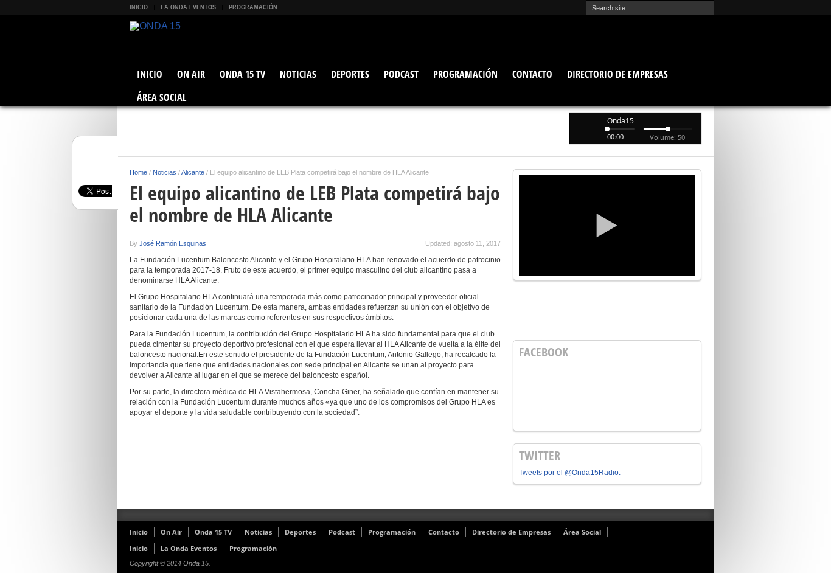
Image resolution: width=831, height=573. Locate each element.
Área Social (161, 97)
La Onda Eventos (188, 7)
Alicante (192, 172)
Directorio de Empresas (617, 74)
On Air (191, 74)
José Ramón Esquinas (172, 243)
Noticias (298, 74)
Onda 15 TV (242, 74)
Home (138, 172)
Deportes (350, 74)
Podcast (401, 74)
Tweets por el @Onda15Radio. (570, 472)
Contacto (532, 74)
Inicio (139, 7)
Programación (253, 7)
